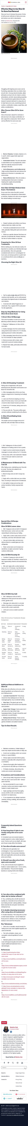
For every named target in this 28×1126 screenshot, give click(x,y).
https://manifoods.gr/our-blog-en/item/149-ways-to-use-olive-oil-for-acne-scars (13, 954)
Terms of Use (19, 1082)
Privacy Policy (19, 1079)
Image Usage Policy (20, 1073)
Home (3, 6)
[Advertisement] (14, 74)
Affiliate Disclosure (20, 1076)
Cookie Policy (19, 1086)
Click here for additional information (15, 1115)
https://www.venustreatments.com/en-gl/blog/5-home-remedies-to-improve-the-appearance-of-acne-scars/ (14, 988)
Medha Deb (14, 1027)
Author (4, 1022)
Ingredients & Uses (11, 6)
